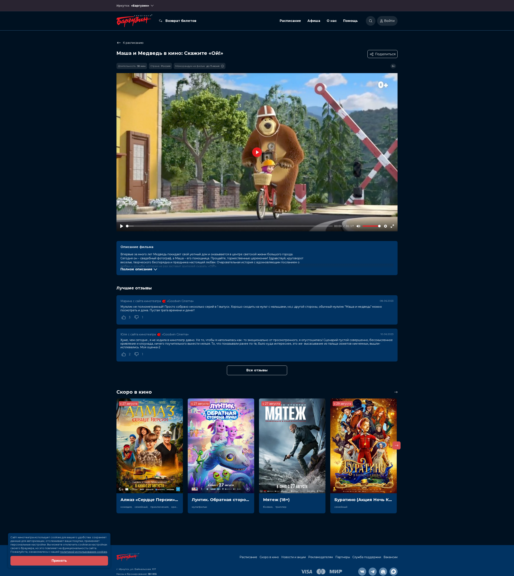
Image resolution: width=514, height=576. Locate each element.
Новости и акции (293, 557)
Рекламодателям (320, 557)
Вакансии (390, 557)
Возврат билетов (180, 21)
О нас (332, 21)
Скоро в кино (269, 557)
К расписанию (133, 43)
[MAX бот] (394, 572)
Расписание (290, 21)
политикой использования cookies (83, 551)
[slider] (229, 226)
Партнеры (342, 557)
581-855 (152, 573)
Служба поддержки (366, 557)
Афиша (313, 21)
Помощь (350, 21)
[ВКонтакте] (362, 572)
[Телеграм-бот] (383, 572)
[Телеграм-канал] (373, 572)
